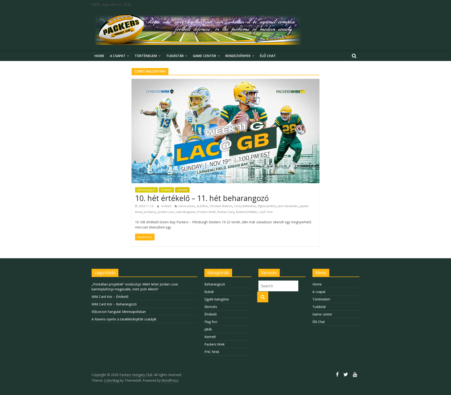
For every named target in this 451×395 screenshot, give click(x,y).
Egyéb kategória (216, 299)
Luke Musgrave (185, 212)
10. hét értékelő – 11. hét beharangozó (202, 198)
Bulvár (209, 291)
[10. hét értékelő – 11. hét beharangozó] (225, 81)
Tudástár (175, 55)
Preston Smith (206, 212)
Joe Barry (150, 212)
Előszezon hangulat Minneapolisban (119, 311)
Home (99, 55)
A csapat (117, 55)
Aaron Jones (187, 206)
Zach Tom (266, 212)
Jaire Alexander (288, 206)
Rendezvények (238, 55)
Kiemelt (182, 190)
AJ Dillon (202, 206)
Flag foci (210, 321)
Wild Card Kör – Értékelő (110, 296)
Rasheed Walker (246, 212)
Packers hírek (214, 344)
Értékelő (166, 190)
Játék (208, 329)
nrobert (166, 206)
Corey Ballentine (245, 206)
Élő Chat (268, 55)
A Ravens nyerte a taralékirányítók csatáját (124, 319)
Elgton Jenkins (267, 206)
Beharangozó (146, 190)
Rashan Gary (226, 212)
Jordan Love (166, 212)
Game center (204, 55)
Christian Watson (221, 206)
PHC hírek (211, 351)
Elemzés (210, 306)
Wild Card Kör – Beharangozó (114, 304)
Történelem (146, 55)
